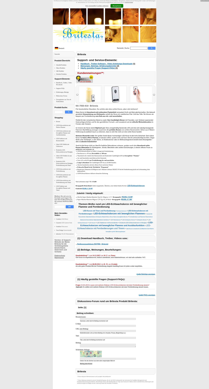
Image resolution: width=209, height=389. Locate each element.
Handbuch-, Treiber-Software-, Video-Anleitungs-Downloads (106, 64)
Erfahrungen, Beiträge (62, 92)
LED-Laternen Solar (64, 223)
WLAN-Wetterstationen (65, 234)
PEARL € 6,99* (127, 197)
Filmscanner (62, 226)
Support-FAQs (60, 88)
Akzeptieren (116, 6)
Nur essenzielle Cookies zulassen (96, 6)
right (154, 95)
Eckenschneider (64, 230)
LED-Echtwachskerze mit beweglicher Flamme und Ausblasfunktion (63, 133)
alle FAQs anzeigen (148, 295)
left (77, 95)
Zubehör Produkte (61, 74)
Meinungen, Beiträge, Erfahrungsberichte (98, 66)
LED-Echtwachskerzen (136, 186)
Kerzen (58, 121)
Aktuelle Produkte (61, 65)
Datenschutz (129, 2)
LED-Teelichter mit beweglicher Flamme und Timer (63, 188)
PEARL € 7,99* (126, 199)
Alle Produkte (60, 71)
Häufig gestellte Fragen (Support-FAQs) (98, 68)
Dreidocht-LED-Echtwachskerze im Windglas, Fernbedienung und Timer (64, 163)
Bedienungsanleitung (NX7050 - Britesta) (92, 244)
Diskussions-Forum (61, 96)
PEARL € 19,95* (87, 188)
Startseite (120, 48)
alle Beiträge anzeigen (146, 274)
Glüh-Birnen (62, 219)
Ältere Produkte (60, 68)
